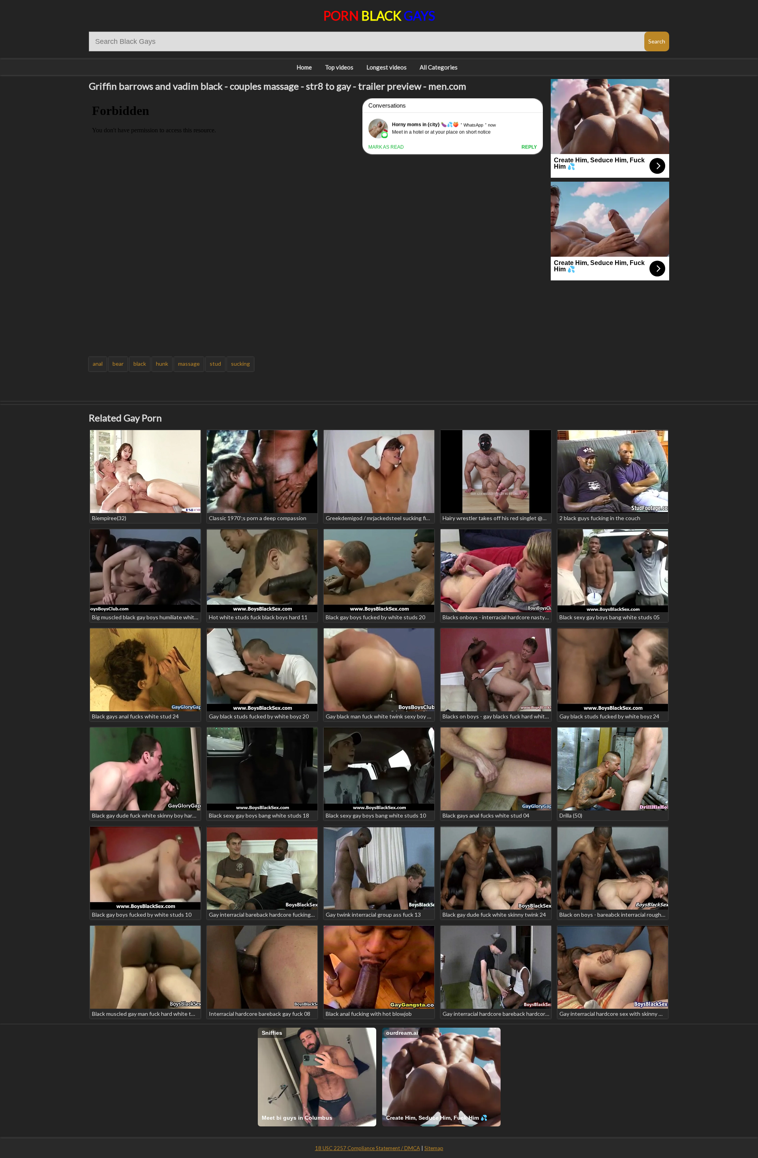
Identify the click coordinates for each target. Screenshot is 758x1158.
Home (304, 67)
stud (215, 363)
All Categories (439, 67)
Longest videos (386, 67)
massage (189, 363)
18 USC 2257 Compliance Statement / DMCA (367, 1148)
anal (98, 363)
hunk (162, 363)
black (139, 363)
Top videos (339, 67)
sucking (240, 363)
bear (118, 363)
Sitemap (433, 1148)
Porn (379, 15)
